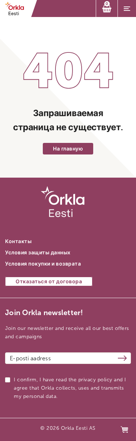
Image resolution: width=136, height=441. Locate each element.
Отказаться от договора (49, 282)
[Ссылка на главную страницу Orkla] (17, 8)
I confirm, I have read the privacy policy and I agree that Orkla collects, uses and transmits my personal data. (70, 388)
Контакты (18, 241)
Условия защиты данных (38, 253)
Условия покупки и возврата (43, 264)
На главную (68, 149)
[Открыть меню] (127, 8)
